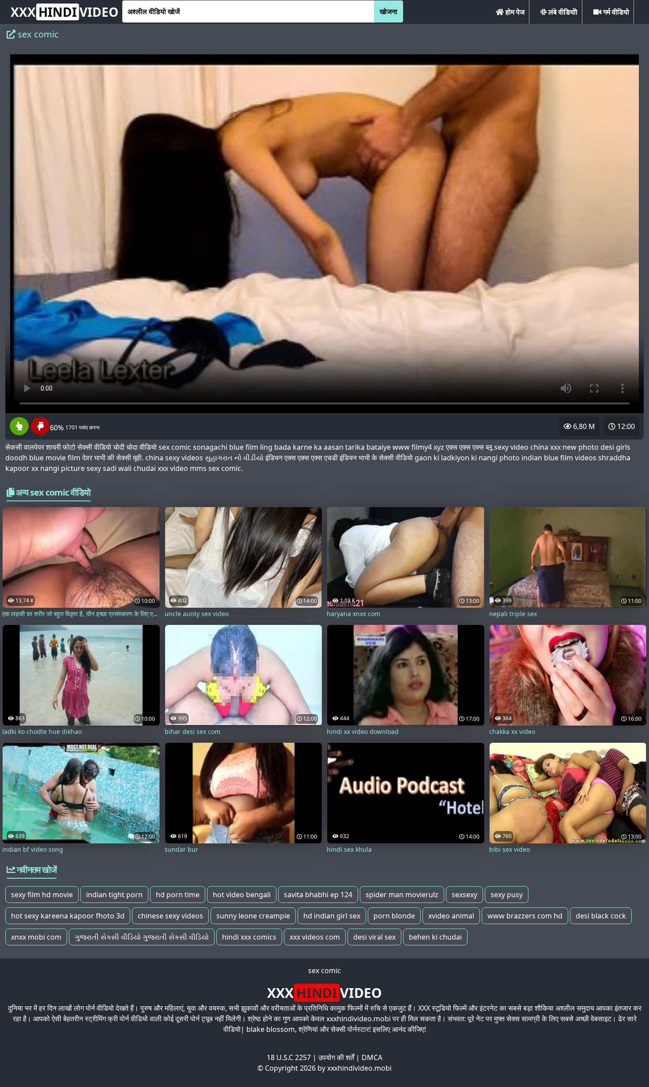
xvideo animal (451, 916)
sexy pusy (507, 894)
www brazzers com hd (524, 916)
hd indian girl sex (331, 916)
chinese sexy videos (170, 916)
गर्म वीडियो (615, 12)
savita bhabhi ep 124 (318, 894)
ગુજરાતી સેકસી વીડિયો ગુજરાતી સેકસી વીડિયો (142, 937)
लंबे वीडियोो (562, 12)
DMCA (372, 1057)
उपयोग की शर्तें (336, 1057)
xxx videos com (315, 937)
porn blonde (394, 916)
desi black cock (601, 916)
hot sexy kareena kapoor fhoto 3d (68, 916)
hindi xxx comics (249, 937)
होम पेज (514, 12)
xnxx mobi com (36, 937)
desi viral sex (374, 937)
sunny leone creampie (253, 916)
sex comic (324, 970)
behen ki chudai (435, 937)
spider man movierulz (402, 894)
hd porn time (178, 894)
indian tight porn (114, 894)
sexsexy (464, 894)
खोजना (388, 11)
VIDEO (64, 12)
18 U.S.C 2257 (289, 1057)
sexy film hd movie (42, 894)
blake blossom (270, 1029)
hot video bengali (242, 894)
